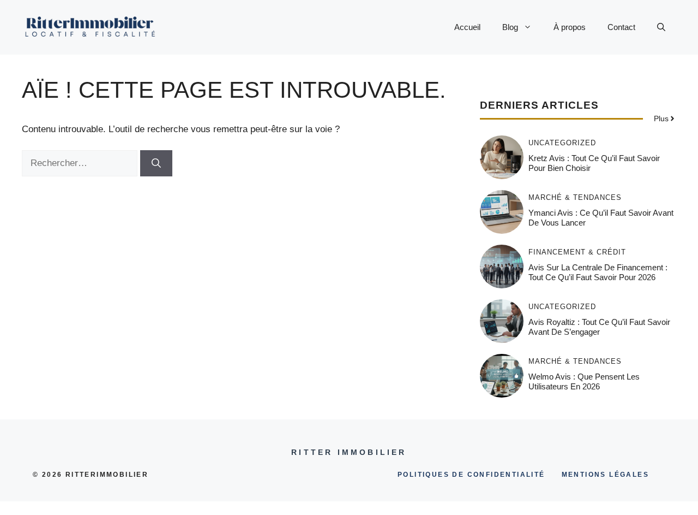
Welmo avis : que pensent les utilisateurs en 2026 (584, 381)
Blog (510, 27)
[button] (661, 27)
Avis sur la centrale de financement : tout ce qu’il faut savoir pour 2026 (597, 272)
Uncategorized (562, 142)
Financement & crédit (577, 252)
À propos (569, 27)
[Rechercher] (156, 163)
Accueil (467, 27)
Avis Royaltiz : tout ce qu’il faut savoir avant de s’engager (599, 326)
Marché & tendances (575, 197)
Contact (621, 27)
